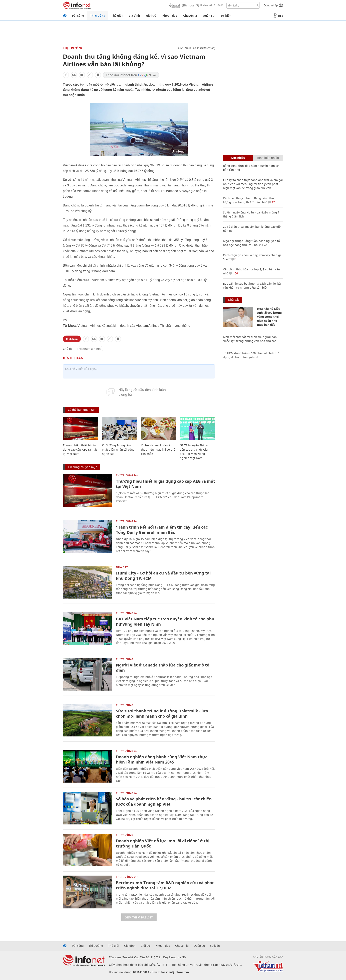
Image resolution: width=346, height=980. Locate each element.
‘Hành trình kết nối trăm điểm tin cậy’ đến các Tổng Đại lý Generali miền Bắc (162, 529)
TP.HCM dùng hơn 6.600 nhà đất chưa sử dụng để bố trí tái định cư (250, 355)
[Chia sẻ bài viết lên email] (82, 75)
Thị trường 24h (127, 475)
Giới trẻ (151, 15)
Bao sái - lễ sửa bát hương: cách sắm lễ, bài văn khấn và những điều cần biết (252, 285)
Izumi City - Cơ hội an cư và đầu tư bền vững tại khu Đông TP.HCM (163, 575)
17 (273, 202)
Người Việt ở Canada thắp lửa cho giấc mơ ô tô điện (162, 667)
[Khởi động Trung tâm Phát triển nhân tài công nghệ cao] (119, 428)
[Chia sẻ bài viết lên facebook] (66, 75)
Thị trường (97, 15)
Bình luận (72, 339)
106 (235, 273)
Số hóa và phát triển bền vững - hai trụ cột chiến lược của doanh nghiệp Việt (164, 801)
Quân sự (209, 15)
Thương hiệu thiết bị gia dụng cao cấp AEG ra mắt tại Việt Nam (80, 449)
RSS (280, 15)
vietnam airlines (90, 349)
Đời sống (78, 15)
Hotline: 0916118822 (211, 5)
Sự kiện (226, 15)
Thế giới (117, 15)
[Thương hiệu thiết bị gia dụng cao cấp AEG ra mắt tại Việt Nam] (80, 428)
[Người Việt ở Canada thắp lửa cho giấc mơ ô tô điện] (87, 674)
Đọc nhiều (238, 158)
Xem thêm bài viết (139, 917)
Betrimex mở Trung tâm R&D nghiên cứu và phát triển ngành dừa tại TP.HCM (165, 885)
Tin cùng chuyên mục (82, 467)
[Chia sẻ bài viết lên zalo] (74, 75)
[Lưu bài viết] (98, 75)
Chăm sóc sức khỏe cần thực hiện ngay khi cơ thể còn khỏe (158, 449)
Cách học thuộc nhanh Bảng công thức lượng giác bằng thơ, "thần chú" (249, 200)
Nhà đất (122, 567)
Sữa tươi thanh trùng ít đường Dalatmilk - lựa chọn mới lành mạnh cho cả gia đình (162, 713)
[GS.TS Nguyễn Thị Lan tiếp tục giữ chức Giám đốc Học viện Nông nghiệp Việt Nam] (197, 428)
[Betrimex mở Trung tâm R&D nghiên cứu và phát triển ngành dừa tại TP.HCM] (87, 892)
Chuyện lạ (190, 15)
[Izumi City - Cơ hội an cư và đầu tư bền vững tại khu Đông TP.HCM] (87, 582)
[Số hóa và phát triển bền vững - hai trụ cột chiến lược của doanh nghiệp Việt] (87, 808)
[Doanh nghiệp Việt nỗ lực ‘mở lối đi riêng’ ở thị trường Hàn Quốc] (87, 850)
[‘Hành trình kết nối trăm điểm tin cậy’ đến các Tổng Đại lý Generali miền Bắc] (87, 536)
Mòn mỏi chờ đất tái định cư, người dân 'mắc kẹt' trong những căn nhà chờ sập (250, 339)
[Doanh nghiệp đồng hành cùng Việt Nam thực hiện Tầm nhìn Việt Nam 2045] (87, 766)
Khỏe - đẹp (169, 15)
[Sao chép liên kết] (90, 75)
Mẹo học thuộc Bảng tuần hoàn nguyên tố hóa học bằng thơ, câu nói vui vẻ (251, 243)
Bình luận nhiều (268, 158)
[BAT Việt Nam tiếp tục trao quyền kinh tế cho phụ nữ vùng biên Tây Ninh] (87, 628)
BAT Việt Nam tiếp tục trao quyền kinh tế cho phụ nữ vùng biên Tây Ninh (165, 621)
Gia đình (134, 15)
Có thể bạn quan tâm (82, 410)
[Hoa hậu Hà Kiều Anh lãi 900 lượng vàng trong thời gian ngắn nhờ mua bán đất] (238, 317)
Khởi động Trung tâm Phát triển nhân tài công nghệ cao (118, 449)
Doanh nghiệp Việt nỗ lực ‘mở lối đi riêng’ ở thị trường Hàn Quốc (162, 843)
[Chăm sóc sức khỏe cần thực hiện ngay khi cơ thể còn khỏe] (158, 428)
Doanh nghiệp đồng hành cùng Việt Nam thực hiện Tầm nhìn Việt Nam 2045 (161, 759)
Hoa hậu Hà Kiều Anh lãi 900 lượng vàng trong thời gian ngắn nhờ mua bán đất (269, 317)
